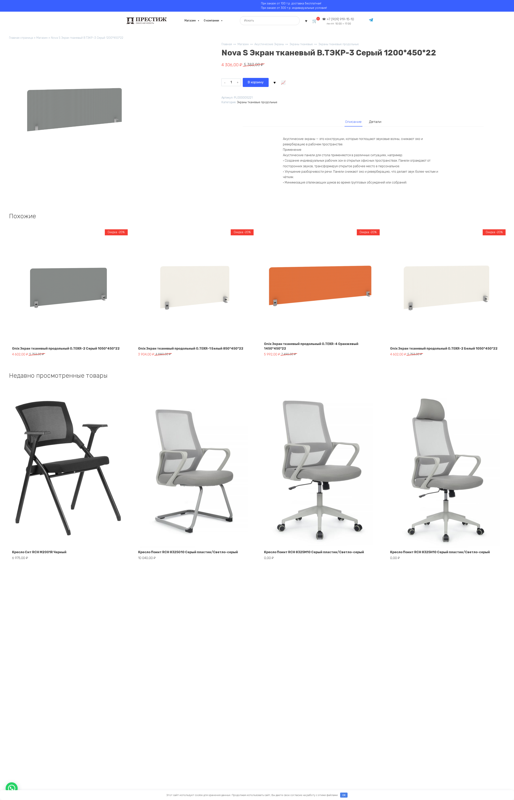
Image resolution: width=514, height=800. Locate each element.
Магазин (190, 20)
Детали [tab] (375, 122)
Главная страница (21, 38)
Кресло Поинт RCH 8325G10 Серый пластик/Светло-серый (188, 552)
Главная (226, 44)
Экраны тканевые (301, 44)
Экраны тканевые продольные (338, 44)
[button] (12, 788)
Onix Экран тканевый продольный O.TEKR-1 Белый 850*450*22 (190, 348)
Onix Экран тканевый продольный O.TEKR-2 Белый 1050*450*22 (444, 348)
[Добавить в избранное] (274, 82)
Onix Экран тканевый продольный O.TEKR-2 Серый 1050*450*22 (66, 348)
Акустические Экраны (269, 44)
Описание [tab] (353, 122)
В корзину (256, 82)
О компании (211, 20)
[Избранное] (306, 20)
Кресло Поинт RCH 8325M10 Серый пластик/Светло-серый (314, 552)
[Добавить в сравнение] (283, 82)
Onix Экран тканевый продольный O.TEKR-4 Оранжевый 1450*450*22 (311, 346)
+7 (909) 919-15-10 (340, 21)
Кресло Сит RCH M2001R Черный (39, 552)
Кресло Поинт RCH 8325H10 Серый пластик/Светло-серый (440, 552)
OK (344, 795)
